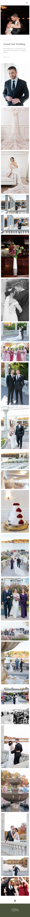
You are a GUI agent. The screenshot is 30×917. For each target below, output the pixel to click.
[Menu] (27, 3)
